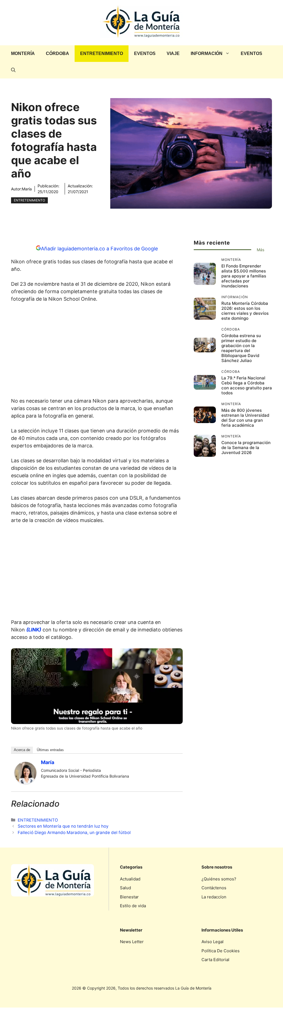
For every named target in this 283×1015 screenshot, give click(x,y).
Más (260, 249)
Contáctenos (213, 887)
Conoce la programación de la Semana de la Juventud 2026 (246, 447)
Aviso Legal (212, 941)
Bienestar (129, 896)
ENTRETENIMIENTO (101, 53)
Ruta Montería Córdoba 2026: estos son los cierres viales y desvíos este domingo (245, 311)
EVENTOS (145, 53)
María (27, 189)
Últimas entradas (50, 750)
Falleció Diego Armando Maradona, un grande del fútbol (74, 832)
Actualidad (130, 879)
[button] (13, 70)
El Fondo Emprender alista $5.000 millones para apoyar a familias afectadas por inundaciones (243, 275)
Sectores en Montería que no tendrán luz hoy (63, 826)
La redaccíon (213, 896)
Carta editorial (215, 959)
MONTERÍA (23, 53)
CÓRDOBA (57, 53)
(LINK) (33, 630)
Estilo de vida (133, 905)
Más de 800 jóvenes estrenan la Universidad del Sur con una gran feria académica (245, 418)
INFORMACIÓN (206, 53)
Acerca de (22, 750)
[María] (25, 782)
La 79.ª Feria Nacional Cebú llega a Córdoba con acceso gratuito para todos (246, 385)
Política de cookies (220, 950)
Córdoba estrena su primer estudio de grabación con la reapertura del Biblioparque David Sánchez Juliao (241, 348)
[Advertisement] (96, 351)
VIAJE (173, 53)
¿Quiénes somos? (218, 879)
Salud (125, 887)
